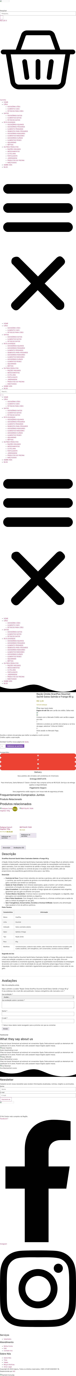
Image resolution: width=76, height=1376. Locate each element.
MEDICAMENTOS (13, 151)
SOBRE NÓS (8, 165)
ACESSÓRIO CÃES (13, 107)
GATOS (6, 113)
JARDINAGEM (12, 158)
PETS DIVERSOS (9, 122)
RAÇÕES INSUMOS (14, 149)
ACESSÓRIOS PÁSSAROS (16, 127)
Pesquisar (3, 10)
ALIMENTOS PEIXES (14, 140)
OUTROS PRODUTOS (11, 147)
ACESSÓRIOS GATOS (14, 115)
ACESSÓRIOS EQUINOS (15, 124)
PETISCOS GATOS (13, 120)
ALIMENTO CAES (13, 109)
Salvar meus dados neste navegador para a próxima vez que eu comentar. (30, 1025)
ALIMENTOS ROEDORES (15, 136)
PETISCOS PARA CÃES (15, 111)
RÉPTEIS (10, 145)
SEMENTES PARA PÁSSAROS (17, 131)
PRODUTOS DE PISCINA (15, 160)
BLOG (6, 167)
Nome (4, 1011)
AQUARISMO (11, 142)
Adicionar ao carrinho (15, 746)
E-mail (5, 1018)
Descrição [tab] (6, 848)
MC (14, 1371)
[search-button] (1, 395)
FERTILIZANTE (12, 156)
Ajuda (26, 742)
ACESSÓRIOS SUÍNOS (15, 138)
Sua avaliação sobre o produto (13, 1000)
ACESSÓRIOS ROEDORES (16, 133)
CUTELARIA (11, 154)
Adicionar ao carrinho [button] (6, 837)
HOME (6, 102)
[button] (38, 245)
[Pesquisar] (1, 17)
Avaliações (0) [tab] (19, 848)
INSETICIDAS (11, 162)
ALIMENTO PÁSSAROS (15, 129)
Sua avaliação (7, 994)
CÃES (6, 104)
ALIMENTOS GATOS (14, 118)
